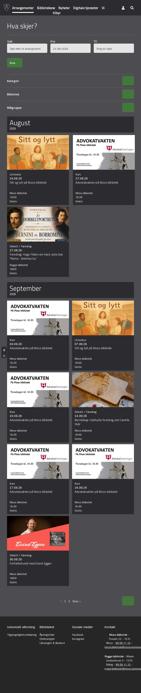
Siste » (76, 601)
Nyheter (64, 7)
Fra (52, 41)
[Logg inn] (123, 7)
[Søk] (131, 7)
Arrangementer (23, 7)
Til (95, 41)
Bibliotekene (46, 7)
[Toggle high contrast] (4, 355)
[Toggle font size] (4, 349)
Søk (10, 41)
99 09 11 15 (123, 643)
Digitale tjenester (85, 7)
